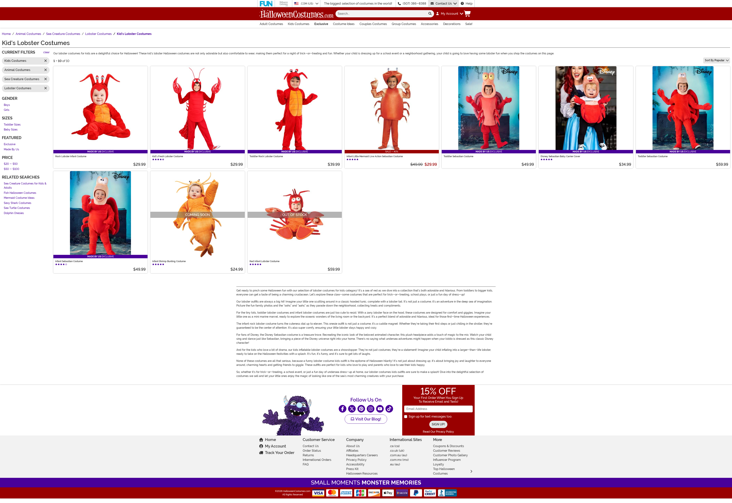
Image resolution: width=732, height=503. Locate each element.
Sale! (468, 24)
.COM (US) (307, 3)
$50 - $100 (11, 169)
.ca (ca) (395, 446)
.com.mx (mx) (399, 460)
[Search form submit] (430, 13)
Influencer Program (447, 460)
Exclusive (321, 24)
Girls (6, 110)
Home (270, 439)
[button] (449, 13)
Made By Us (11, 149)
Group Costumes (404, 24)
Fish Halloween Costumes (20, 193)
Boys (7, 105)
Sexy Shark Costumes (17, 203)
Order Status (312, 450)
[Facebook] (342, 409)
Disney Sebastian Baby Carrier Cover (560, 156)
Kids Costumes (298, 24)
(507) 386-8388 (414, 3)
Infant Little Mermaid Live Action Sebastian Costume (375, 156)
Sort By (714, 60)
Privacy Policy (356, 460)
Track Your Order (279, 452)
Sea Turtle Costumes (17, 208)
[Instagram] (370, 409)
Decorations (452, 24)
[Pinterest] (361, 409)
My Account (275, 446)
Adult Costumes (271, 24)
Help (469, 3)
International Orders (317, 460)
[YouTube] (380, 409)
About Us (353, 446)
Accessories (429, 24)
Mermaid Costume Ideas (19, 198)
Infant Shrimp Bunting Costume (169, 261)
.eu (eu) (395, 464)
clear (46, 52)
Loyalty (438, 464)
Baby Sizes (11, 129)
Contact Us (444, 3)
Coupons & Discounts (448, 446)
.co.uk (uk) (397, 450)
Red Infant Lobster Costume (264, 261)
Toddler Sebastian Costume (458, 156)
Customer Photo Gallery (450, 455)
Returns (308, 455)
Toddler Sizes (12, 124)
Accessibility (355, 464)
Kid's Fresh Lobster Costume (167, 156)
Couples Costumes (373, 24)
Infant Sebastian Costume (69, 261)
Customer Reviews (446, 450)
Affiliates (352, 450)
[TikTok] (389, 409)
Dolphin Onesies (14, 213)
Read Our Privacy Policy (438, 431)
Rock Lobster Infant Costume (70, 156)
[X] (352, 409)
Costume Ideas (344, 24)
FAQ (306, 464)
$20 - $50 (11, 164)
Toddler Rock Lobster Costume (266, 156)
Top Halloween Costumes (444, 471)
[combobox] (381, 13)
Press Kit (352, 469)
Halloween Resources (362, 473)
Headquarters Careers (362, 455)
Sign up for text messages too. (430, 416)
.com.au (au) (398, 455)
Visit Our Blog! (367, 419)
